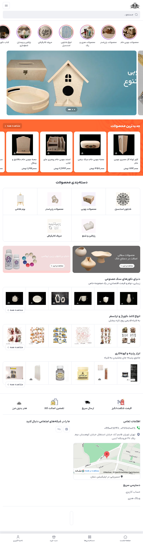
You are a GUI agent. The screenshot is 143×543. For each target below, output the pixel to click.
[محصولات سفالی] (106, 259)
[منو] (6, 5)
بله (59, 429)
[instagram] (66, 429)
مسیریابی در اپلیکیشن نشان (105, 477)
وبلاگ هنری (134, 498)
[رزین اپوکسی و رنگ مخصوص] (36, 259)
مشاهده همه (13, 125)
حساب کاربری (133, 492)
